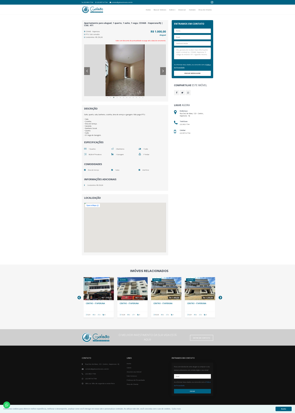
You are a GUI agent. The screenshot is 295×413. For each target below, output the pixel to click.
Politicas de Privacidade (136, 380)
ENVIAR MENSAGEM (192, 73)
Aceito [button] (283, 409)
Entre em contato (201, 338)
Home (148, 10)
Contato (192, 10)
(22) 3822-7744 (88, 2)
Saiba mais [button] (176, 409)
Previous (78, 297)
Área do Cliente (205, 10)
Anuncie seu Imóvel (134, 372)
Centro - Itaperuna (95, 303)
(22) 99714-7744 (102, 2)
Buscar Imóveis (160, 10)
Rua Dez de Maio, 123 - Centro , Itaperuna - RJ (102, 364)
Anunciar (182, 10)
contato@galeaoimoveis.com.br (122, 2)
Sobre (171, 10)
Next (219, 297)
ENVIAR (192, 391)
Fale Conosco (132, 376)
